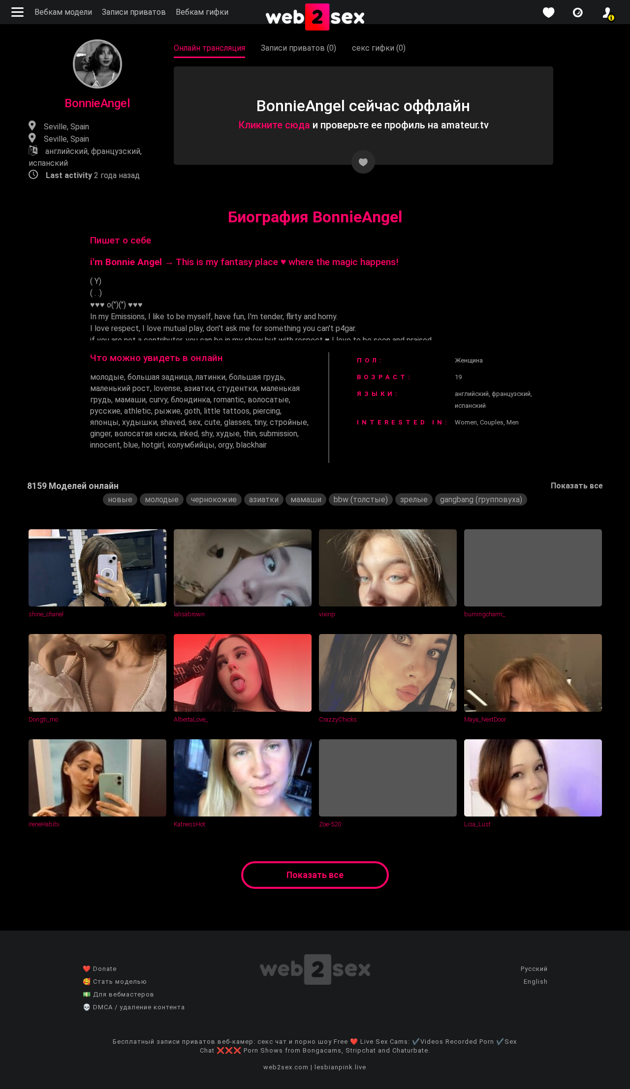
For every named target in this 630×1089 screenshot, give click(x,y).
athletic (137, 411)
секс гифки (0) (379, 48)
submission (278, 433)
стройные (288, 422)
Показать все (577, 485)
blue (131, 445)
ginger (100, 433)
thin (249, 433)
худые (228, 433)
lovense (167, 388)
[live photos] (578, 12)
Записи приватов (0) (298, 48)
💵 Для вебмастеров (119, 994)
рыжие (168, 411)
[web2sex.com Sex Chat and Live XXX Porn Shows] (315, 17)
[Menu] (19, 12)
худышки (139, 422)
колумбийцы (191, 445)
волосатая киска (145, 433)
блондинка (190, 399)
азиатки (199, 388)
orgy (225, 445)
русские (105, 411)
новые (120, 499)
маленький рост (120, 388)
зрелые (414, 499)
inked (189, 433)
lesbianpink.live (340, 1067)
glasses (237, 422)
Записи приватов (134, 12)
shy (207, 433)
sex (195, 422)
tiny (260, 422)
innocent (105, 445)
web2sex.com (286, 1067)
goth (192, 411)
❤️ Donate (100, 968)
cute (212, 422)
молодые (107, 377)
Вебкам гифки (202, 12)
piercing (266, 411)
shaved (172, 422)
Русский (534, 968)
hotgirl (153, 445)
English (536, 981)
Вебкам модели (63, 12)
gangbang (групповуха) (481, 499)
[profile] (607, 12)
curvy (158, 399)
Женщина (469, 360)
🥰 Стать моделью (115, 981)
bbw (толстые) (361, 499)
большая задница (159, 377)
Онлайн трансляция (209, 48)
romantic (229, 399)
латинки (210, 377)
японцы (104, 422)
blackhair (251, 445)
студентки (237, 388)
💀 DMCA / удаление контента (134, 1007)
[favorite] (548, 12)
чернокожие (214, 499)
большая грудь (256, 377)
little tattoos (227, 411)
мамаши (130, 399)
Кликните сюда (274, 125)
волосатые (268, 399)
